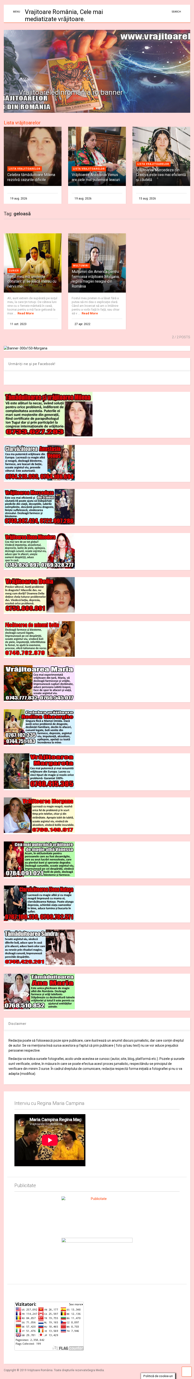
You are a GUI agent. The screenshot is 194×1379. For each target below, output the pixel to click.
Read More (26, 313)
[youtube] (27, 1292)
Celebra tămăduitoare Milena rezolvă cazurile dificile (31, 177)
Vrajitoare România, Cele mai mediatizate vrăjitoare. (64, 15)
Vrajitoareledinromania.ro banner (71, 92)
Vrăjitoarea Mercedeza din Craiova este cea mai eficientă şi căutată (161, 175)
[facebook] (16, 1292)
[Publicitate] (97, 1214)
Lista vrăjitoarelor (22, 123)
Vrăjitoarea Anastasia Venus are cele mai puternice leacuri (96, 177)
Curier (14, 270)
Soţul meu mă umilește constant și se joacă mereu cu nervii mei (31, 281)
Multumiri (80, 265)
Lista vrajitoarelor (24, 168)
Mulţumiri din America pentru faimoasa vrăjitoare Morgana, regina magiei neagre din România (95, 279)
